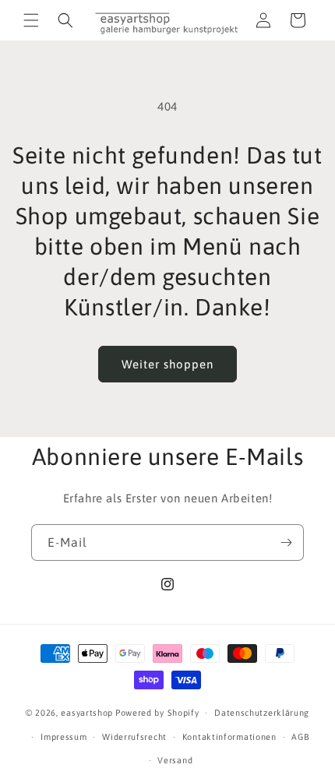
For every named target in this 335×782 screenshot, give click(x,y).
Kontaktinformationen (229, 736)
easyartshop (87, 712)
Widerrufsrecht (134, 736)
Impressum (63, 736)
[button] (31, 20)
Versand (174, 760)
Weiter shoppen (167, 364)
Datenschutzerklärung (261, 712)
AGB (300, 736)
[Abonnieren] (286, 542)
